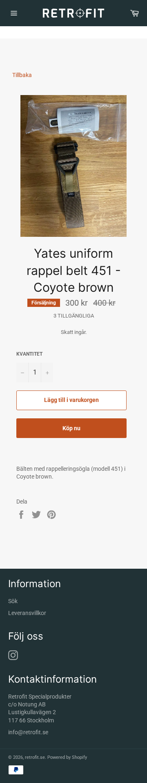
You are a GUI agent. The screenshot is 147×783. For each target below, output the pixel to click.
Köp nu (71, 428)
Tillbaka (22, 75)
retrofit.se (35, 757)
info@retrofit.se (28, 732)
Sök (13, 601)
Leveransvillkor (27, 613)
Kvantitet (29, 354)
